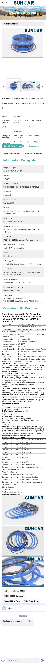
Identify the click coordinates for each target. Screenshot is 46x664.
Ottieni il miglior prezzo (12, 146)
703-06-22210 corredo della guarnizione (22, 601)
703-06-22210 (19, 591)
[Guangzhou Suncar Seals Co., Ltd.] (24, 3)
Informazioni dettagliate (12, 154)
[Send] (43, 660)
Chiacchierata (34, 146)
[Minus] (42, 608)
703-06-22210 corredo (13, 596)
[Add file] (3, 660)
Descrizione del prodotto (33, 154)
